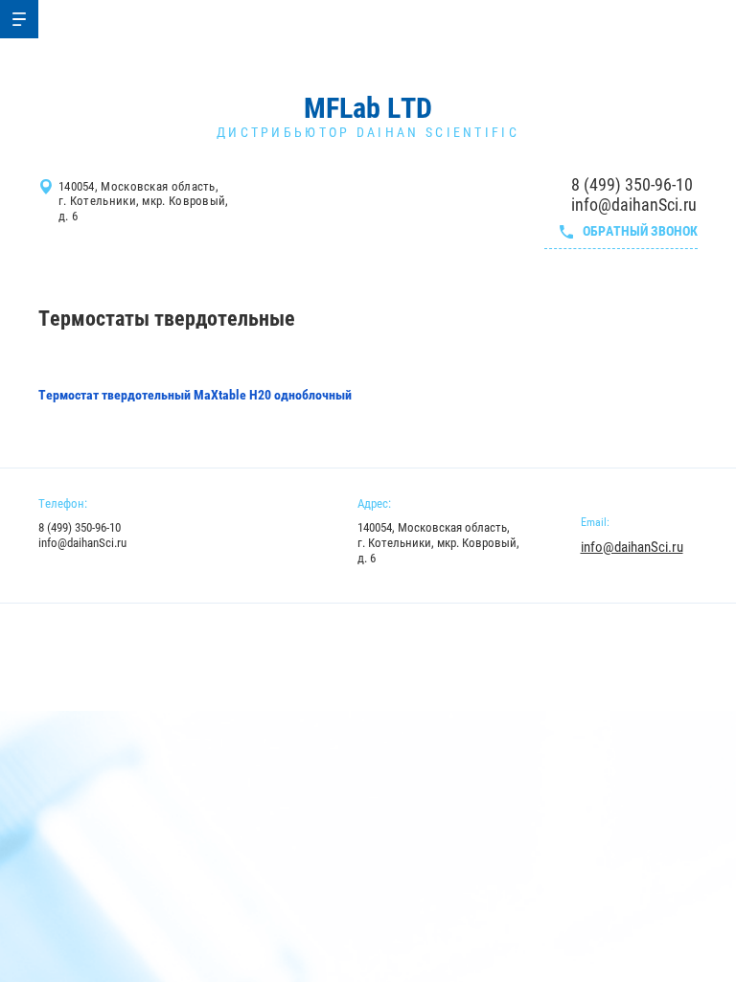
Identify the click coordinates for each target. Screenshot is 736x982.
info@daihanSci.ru (634, 204)
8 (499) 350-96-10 (632, 184)
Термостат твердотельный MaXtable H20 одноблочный (195, 394)
